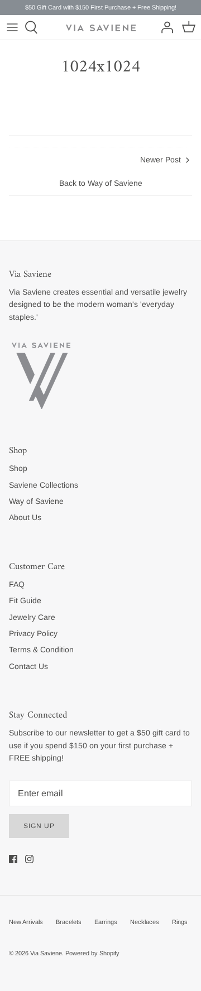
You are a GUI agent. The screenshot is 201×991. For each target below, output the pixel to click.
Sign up (39, 826)
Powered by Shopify (92, 953)
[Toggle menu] (12, 27)
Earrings (105, 921)
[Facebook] (13, 859)
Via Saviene (46, 953)
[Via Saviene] (101, 28)
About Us (25, 517)
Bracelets (69, 921)
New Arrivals (26, 921)
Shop (18, 468)
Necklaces (144, 921)
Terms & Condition (41, 649)
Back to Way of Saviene (100, 183)
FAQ (17, 584)
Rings (180, 921)
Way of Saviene (36, 501)
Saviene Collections (43, 484)
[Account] (164, 27)
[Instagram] (29, 859)
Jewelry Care (32, 617)
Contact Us (28, 666)
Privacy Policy (33, 633)
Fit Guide (25, 600)
